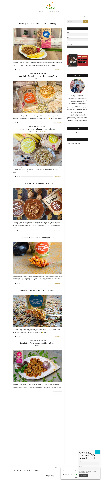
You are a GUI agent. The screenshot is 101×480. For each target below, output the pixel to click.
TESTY (14, 16)
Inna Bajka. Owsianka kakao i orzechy (37, 183)
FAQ (14, 470)
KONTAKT (36, 16)
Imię (68, 32)
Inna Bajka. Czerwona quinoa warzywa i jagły (37, 23)
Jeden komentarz (41, 25)
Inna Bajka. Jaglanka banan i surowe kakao (37, 129)
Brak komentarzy (43, 78)
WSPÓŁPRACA (44, 16)
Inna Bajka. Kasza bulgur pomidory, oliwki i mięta (37, 344)
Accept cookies (67, 474)
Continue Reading (57, 69)
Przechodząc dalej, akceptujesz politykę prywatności (76, 43)
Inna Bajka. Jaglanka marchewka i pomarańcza (38, 76)
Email (68, 37)
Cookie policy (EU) (38, 470)
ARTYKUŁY (22, 16)
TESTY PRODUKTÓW (42, 20)
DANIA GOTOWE (32, 20)
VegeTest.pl (50, 476)
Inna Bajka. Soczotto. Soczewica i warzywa (37, 290)
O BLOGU (29, 16)
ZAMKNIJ (98, 451)
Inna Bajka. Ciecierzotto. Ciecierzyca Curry (37, 238)
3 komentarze (42, 240)
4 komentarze (42, 292)
